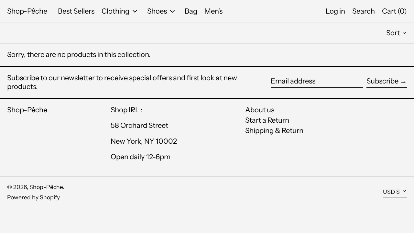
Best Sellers (76, 11)
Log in (335, 11)
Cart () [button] (394, 11)
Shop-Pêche (27, 11)
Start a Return (267, 120)
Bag (191, 11)
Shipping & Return (274, 130)
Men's (213, 11)
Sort (393, 32)
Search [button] (363, 11)
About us (259, 109)
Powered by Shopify (33, 197)
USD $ (391, 191)
